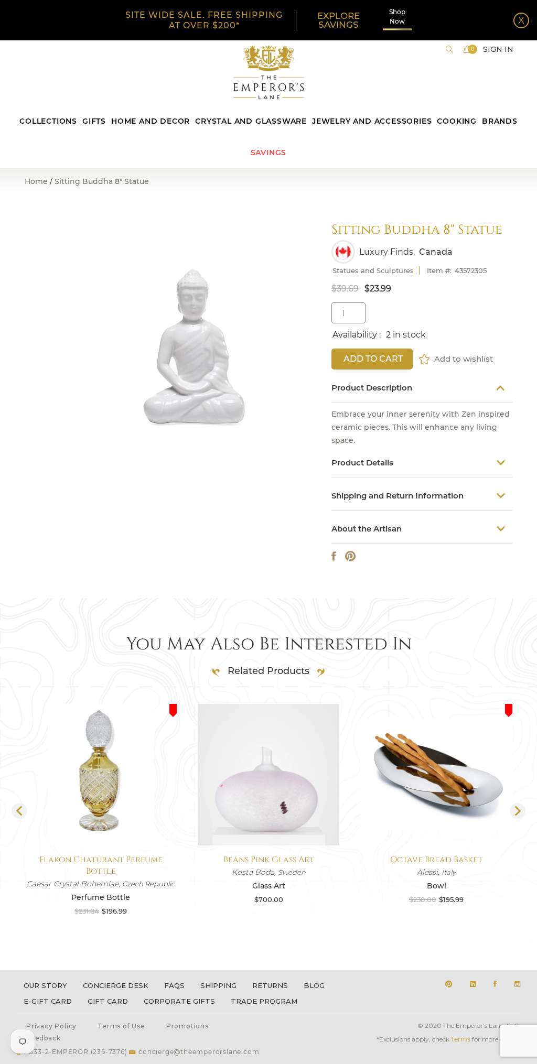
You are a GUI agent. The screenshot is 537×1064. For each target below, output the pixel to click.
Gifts (94, 121)
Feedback (43, 1038)
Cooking (457, 121)
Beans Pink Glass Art (268, 859)
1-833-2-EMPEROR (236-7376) (75, 1052)
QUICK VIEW (100, 821)
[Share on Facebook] (333, 556)
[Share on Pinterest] (350, 556)
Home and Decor (150, 121)
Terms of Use (121, 1026)
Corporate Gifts (179, 1001)
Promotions (187, 1026)
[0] (467, 49)
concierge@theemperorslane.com (198, 1052)
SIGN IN (498, 49)
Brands (500, 121)
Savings (269, 152)
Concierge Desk (115, 985)
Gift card (108, 1001)
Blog (314, 985)
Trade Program (264, 1001)
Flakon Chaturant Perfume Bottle (101, 865)
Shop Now (397, 16)
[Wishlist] (425, 359)
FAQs (174, 985)
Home (36, 181)
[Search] (449, 49)
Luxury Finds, (387, 252)
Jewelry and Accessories (372, 121)
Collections (48, 121)
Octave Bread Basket (436, 859)
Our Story (45, 985)
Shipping (218, 985)
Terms (460, 1039)
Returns (270, 985)
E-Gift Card (48, 1001)
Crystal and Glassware (251, 121)
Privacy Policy (51, 1026)
